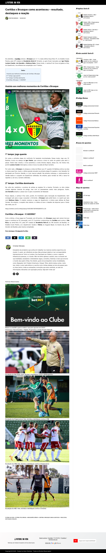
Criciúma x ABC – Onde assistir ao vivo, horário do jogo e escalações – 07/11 (90, 61)
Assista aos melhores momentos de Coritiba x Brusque (23, 74)
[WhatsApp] (28, 237)
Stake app (86, 217)
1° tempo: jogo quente (13, 76)
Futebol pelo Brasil (20, 517)
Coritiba (17, 59)
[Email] (34, 237)
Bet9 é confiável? (88, 165)
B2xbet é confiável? (88, 150)
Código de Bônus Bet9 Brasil (91, 135)
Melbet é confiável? (88, 158)
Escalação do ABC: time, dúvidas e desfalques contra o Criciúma (25, 508)
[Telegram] (21, 237)
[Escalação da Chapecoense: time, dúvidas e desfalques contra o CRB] (37, 397)
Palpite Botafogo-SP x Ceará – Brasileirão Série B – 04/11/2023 (91, 46)
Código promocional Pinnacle (91, 113)
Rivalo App (86, 225)
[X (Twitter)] (14, 237)
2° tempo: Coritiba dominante (15, 78)
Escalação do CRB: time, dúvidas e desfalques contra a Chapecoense (27, 464)
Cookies (63, 538)
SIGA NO (48, 543)
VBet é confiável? (88, 180)
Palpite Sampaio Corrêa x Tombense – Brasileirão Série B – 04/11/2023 (91, 38)
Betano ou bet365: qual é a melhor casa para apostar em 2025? (25, 327)
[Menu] (100, 2)
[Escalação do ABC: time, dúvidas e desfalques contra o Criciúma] (37, 486)
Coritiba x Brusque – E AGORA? (16, 80)
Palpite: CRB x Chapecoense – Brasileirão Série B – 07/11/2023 (91, 23)
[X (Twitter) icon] (14, 274)
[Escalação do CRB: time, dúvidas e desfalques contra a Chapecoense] (37, 441)
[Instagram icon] (17, 274)
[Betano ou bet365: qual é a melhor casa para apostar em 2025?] (37, 305)
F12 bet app (86, 195)
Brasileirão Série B (32, 517)
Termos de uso (53, 539)
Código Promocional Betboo (90, 120)
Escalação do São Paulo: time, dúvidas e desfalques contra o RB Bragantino (29, 374)
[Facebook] (8, 237)
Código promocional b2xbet (91, 106)
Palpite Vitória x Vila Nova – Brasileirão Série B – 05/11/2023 (90, 31)
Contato (50, 538)
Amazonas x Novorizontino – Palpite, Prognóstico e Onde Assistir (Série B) (28, 330)
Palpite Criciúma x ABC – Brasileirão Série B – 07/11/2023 (90, 16)
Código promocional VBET (90, 173)
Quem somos (43, 538)
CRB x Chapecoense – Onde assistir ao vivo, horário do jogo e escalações (91, 68)
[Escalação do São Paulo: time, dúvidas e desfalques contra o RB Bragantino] (37, 352)
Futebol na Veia (9, 517)
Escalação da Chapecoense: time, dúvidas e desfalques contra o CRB (27, 419)
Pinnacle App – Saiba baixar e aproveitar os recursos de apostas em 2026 (91, 210)
